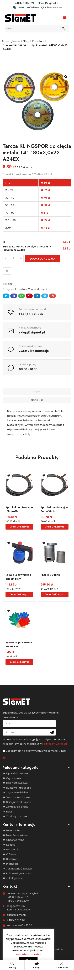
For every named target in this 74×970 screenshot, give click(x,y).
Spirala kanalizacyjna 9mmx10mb (54, 509)
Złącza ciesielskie (17, 792)
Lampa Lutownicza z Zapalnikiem (18, 577)
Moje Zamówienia (17, 835)
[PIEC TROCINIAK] (54, 552)
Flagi (9, 811)
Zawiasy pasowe (16, 816)
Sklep (26, 41)
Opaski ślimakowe (17, 773)
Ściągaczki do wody (18, 802)
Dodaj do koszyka (42, 258)
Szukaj (12, 967)
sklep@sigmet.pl (48, 3)
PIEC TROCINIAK (50, 575)
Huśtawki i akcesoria (18, 787)
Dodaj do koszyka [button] (19, 526)
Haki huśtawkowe (17, 783)
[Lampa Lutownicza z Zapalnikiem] (19, 552)
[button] (66, 77)
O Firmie (11, 854)
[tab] (37, 391)
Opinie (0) (37, 400)
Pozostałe (38, 41)
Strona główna (11, 41)
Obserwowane (53, 7)
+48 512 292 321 (24, 3)
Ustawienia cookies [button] (28, 954)
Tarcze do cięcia (38, 289)
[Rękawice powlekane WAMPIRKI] (19, 620)
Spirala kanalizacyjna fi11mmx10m (19, 509)
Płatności (12, 864)
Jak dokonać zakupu (18, 868)
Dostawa (12, 859)
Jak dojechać (14, 878)
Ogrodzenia (13, 778)
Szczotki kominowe (18, 797)
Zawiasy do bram (17, 807)
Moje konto (13, 830)
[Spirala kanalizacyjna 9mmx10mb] (54, 485)
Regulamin (12, 849)
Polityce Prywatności (54, 744)
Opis (37, 391)
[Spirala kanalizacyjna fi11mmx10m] (19, 485)
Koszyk (10, 844)
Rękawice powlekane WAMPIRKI (19, 644)
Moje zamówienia (28, 7)
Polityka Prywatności (18, 873)
